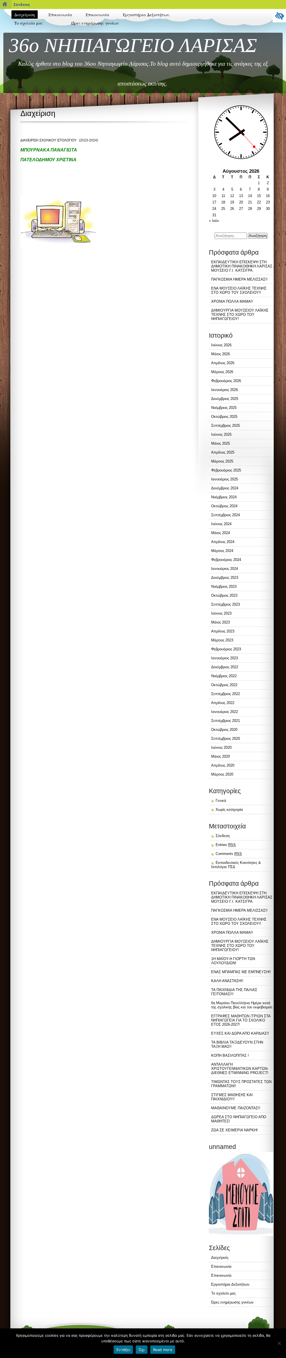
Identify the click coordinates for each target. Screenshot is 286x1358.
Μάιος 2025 (220, 443)
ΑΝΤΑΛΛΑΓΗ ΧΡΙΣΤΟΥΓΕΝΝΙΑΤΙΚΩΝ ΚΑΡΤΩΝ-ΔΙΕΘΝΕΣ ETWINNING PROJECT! (239, 1068)
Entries (226, 845)
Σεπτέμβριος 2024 (225, 515)
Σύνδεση (21, 4)
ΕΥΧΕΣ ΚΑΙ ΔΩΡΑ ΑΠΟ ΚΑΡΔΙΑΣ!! (240, 1033)
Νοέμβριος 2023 (224, 586)
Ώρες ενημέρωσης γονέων (95, 23)
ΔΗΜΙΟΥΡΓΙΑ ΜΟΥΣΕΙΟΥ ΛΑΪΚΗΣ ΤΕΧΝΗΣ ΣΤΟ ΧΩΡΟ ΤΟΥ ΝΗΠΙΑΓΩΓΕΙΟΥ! (239, 314)
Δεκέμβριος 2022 (224, 667)
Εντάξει (123, 1349)
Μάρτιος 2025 (222, 461)
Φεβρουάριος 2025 (226, 470)
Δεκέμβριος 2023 (224, 577)
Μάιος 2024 (220, 533)
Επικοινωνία (60, 14)
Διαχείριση (24, 14)
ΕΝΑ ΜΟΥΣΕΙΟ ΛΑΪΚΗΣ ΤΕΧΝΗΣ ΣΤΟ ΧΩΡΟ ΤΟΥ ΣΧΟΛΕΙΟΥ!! (238, 290)
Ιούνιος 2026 (221, 345)
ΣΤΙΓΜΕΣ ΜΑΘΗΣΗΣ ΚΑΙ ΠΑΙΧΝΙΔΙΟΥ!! (232, 1097)
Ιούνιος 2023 (221, 613)
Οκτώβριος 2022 (224, 685)
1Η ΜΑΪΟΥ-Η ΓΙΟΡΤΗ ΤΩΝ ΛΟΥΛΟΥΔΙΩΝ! (233, 961)
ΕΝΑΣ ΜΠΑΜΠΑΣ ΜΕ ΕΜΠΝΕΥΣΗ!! (241, 972)
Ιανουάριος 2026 (224, 390)
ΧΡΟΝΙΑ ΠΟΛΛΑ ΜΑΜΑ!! (232, 301)
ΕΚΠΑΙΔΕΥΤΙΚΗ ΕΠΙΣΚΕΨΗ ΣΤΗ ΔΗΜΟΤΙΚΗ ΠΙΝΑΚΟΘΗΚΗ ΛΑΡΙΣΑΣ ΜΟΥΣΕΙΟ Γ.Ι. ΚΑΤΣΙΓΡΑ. (241, 266)
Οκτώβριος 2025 (224, 416)
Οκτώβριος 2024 (224, 506)
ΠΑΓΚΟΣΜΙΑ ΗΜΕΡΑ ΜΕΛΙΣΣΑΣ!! (239, 279)
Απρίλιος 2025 (222, 452)
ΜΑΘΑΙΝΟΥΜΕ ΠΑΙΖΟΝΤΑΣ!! (235, 1108)
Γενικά (221, 800)
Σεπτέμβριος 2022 (225, 694)
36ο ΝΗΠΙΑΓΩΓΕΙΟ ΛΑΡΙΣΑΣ (133, 45)
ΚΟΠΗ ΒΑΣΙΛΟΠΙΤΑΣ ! (230, 1055)
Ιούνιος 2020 (221, 747)
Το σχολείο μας (28, 23)
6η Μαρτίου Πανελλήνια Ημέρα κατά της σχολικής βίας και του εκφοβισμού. (242, 1005)
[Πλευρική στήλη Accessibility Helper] (279, 15)
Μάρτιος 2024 (222, 551)
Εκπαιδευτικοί (24, 31)
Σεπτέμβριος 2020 (225, 738)
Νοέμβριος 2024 (224, 497)
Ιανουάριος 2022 (224, 712)
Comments (229, 854)
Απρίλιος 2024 (222, 542)
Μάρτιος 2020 (222, 774)
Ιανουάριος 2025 (224, 479)
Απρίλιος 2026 (222, 363)
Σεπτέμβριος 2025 (225, 425)
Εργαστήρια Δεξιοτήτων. (146, 14)
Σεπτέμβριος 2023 (225, 604)
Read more (162, 1349)
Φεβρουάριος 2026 (226, 381)
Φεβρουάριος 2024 (226, 560)
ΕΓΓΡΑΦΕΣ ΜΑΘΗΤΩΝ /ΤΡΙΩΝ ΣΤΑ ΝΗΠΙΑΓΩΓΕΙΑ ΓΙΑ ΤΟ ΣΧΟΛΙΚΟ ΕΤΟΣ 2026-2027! (240, 1020)
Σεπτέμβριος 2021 (225, 721)
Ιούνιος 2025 (221, 434)
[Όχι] (279, 1343)
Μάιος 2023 (220, 622)
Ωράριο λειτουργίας (29, 83)
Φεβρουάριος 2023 (226, 649)
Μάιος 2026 (220, 354)
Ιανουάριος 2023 (224, 658)
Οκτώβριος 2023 (224, 595)
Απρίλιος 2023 (222, 631)
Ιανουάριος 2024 (224, 569)
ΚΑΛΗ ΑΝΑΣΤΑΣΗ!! (227, 981)
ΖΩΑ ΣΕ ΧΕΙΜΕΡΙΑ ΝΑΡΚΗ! (234, 1130)
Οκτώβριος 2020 (224, 729)
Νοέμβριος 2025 (224, 408)
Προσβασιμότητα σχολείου (34, 67)
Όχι (142, 1349)
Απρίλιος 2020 (222, 765)
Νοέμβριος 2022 (224, 676)
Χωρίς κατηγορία (229, 809)
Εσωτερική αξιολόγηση (31, 39)
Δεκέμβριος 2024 (224, 488)
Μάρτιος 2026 (222, 372)
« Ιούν (214, 221)
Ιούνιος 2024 (221, 524)
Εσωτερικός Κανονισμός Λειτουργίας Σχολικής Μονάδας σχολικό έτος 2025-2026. (36, 53)
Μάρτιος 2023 (222, 640)
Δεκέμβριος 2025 (224, 399)
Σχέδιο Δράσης (25, 75)
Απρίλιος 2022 (222, 703)
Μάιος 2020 (220, 756)
